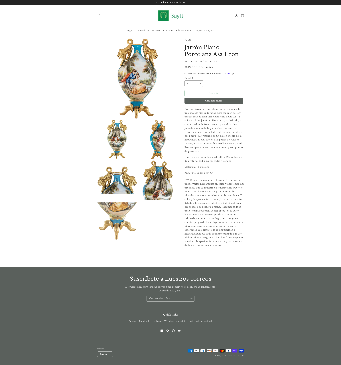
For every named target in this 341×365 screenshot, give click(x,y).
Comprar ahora (213, 100)
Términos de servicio (175, 321)
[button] (100, 16)
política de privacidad (200, 321)
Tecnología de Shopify (235, 356)
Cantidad (188, 78)
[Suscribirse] (191, 298)
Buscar (132, 321)
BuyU (224, 356)
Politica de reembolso (150, 321)
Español (103, 354)
